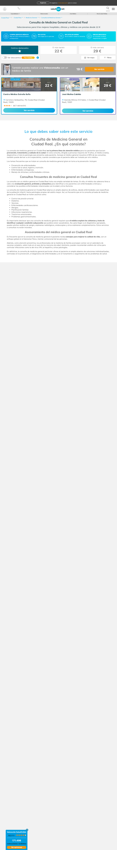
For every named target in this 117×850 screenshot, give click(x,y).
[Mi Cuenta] (4, 9)
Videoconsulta (44, 13)
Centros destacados (19, 48)
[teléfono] (19, 8)
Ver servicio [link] (29, 110)
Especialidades (14, 13)
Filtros (109, 58)
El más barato (59, 49)
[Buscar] (108, 8)
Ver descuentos (20, 57)
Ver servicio (99, 69)
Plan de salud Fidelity (102, 13)
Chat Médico (73, 13)
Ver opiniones (16, 847)
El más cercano (97, 49)
